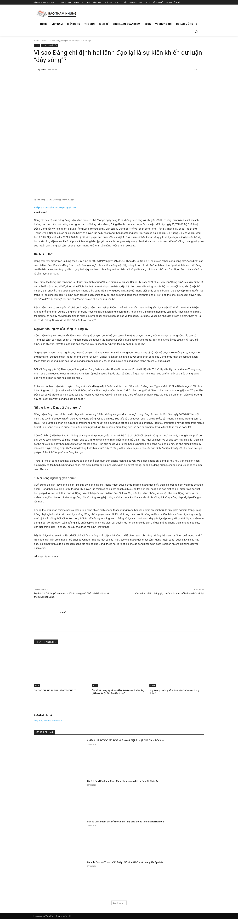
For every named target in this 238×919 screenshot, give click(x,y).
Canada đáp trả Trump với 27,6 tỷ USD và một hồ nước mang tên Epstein (125, 862)
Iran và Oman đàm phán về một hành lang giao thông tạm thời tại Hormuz (125, 821)
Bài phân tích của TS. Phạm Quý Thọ (55, 207)
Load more (118, 903)
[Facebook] (185, 2)
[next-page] (41, 701)
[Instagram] (190, 2)
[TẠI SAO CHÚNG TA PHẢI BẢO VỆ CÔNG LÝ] (61, 668)
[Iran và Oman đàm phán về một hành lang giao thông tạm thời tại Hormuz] (59, 838)
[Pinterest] (71, 78)
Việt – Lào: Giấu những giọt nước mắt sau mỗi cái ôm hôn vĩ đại (169, 593)
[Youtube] (203, 2)
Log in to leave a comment (48, 720)
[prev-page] (36, 701)
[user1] (36, 69)
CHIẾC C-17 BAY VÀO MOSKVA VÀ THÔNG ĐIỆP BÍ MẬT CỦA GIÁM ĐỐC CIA (125, 740)
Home (37, 40)
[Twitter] (195, 2)
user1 (43, 69)
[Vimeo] (199, 2)
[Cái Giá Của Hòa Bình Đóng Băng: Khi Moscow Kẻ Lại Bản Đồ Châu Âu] (59, 797)
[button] (196, 32)
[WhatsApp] (79, 78)
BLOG (44, 40)
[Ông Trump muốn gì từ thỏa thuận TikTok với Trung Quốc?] (176, 668)
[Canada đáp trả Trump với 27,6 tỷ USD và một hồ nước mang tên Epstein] (59, 879)
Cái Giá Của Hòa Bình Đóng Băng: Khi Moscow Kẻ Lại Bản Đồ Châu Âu (123, 781)
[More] (86, 78)
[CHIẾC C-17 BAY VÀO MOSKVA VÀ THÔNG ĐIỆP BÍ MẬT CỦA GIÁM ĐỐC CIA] (59, 757)
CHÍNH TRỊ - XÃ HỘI (49, 45)
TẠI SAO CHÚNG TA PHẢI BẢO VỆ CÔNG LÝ (55, 690)
